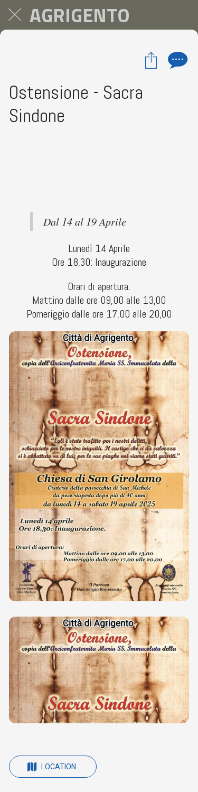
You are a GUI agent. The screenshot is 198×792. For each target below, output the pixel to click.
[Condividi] (151, 59)
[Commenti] (176, 59)
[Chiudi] (14, 14)
